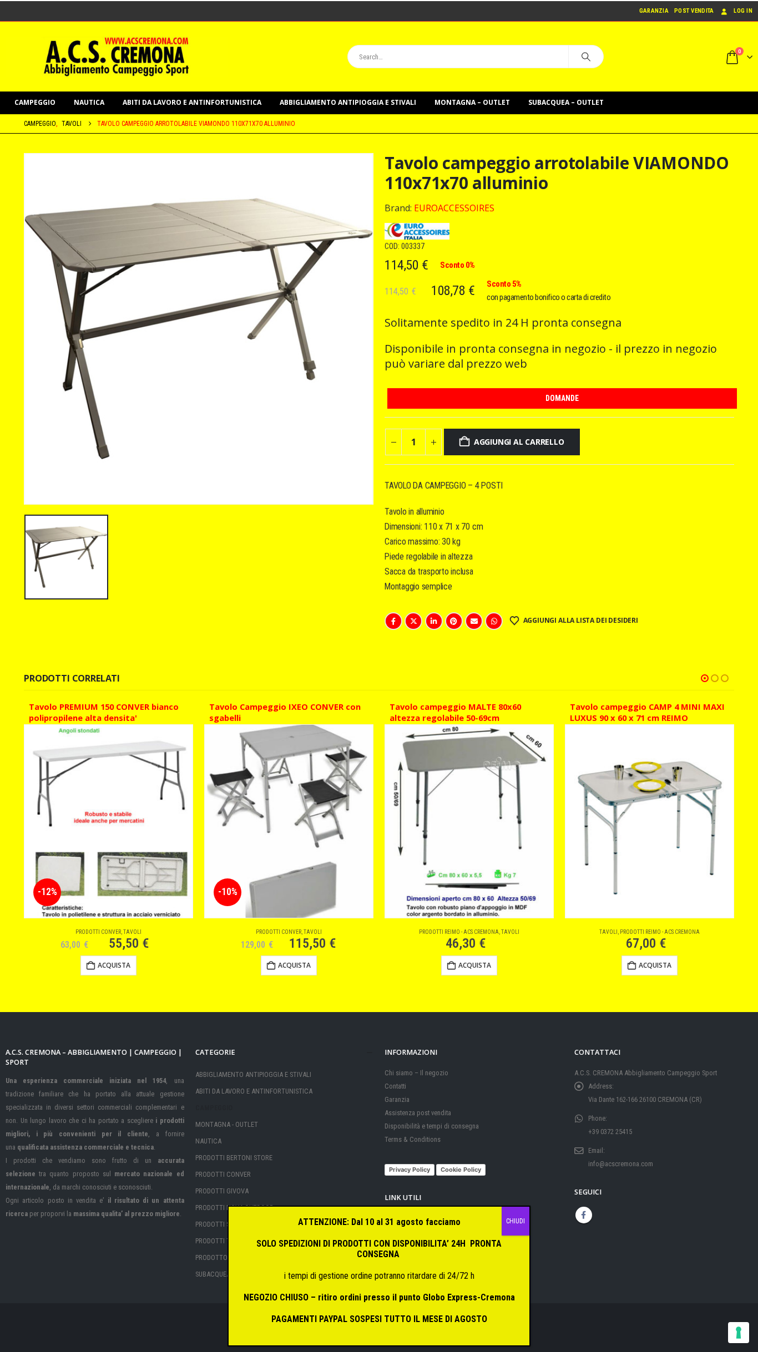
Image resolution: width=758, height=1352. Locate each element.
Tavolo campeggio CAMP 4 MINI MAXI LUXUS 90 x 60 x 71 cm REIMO (647, 712)
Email (474, 621)
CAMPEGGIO (34, 102)
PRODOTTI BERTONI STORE (233, 1157)
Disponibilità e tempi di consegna (432, 1126)
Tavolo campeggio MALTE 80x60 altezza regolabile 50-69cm (455, 712)
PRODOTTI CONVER (98, 932)
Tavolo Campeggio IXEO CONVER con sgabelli (285, 712)
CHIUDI (515, 1221)
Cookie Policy (461, 1169)
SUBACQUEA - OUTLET (226, 1274)
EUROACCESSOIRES (454, 208)
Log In (743, 10)
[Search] (586, 56)
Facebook (393, 621)
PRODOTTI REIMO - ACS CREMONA (459, 932)
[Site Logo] (117, 57)
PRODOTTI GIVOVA (222, 1191)
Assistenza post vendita (418, 1113)
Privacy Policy (409, 1169)
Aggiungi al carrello (519, 441)
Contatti (395, 1086)
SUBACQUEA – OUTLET (566, 102)
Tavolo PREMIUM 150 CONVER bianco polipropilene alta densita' (104, 712)
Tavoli (132, 932)
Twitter (413, 621)
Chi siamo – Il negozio (416, 1073)
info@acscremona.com (620, 1164)
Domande (562, 398)
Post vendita (694, 10)
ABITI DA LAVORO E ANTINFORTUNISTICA (192, 102)
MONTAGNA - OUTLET (226, 1124)
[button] (705, 678)
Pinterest (454, 621)
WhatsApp (494, 621)
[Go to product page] (469, 821)
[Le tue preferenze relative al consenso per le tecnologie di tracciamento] (738, 1332)
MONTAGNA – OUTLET (472, 102)
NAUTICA (89, 102)
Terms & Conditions (413, 1139)
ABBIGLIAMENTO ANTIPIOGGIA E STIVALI (348, 102)
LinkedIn (434, 621)
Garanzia (654, 10)
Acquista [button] (114, 965)
